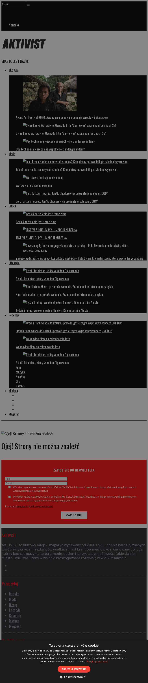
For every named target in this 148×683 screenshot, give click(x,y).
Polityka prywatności (97, 661)
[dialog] (74, 661)
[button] (73, 677)
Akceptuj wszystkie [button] (74, 669)
